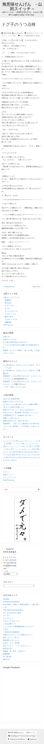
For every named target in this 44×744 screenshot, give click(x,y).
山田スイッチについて (11, 297)
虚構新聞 (6, 654)
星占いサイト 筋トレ (11, 637)
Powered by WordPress (17, 739)
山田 (15, 452)
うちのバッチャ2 (11, 319)
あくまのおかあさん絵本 (12, 613)
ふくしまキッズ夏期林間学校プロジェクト (18, 626)
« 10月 (5, 571)
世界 (25, 449)
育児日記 (8, 303)
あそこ (8, 441)
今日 (35, 449)
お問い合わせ (8, 325)
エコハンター (10, 305)
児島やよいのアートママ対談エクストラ (18, 634)
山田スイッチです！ (10, 339)
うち (15, 441)
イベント (34, 441)
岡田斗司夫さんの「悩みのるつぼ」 (16, 421)
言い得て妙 (7, 656)
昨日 (5, 455)
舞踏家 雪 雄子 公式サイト (14, 651)
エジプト (14, 443)
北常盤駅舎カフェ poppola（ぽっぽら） (18, 415)
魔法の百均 (9, 316)
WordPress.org (8, 480)
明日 (39, 452)
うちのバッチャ (10, 314)
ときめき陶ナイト (9, 624)
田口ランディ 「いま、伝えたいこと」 (18, 645)
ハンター (31, 446)
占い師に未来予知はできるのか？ (15, 342)
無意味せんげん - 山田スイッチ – (22, 6)
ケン (21, 443)
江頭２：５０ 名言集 (11, 643)
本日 (21, 455)
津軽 (26, 454)
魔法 (13, 460)
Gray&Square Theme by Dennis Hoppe (23, 736)
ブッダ (16, 449)
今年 (30, 449)
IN (4, 441)
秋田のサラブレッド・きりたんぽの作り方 (18, 410)
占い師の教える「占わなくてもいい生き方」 (19, 365)
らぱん (5, 629)
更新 (10, 455)
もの (30, 441)
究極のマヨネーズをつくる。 (13, 401)
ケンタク (6, 615)
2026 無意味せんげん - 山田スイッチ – (23, 732)
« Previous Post (9, 286)
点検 (13, 35)
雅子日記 (6, 659)
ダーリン (15, 446)
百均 (34, 455)
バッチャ (8, 449)
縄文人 (15, 457)
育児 (21, 457)
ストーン (9, 446)
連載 (31, 457)
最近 (15, 454)
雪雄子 (36, 457)
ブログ (37, 33)
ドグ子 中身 (8, 387)
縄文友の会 (7, 648)
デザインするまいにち (11, 621)
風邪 (9, 460)
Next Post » (37, 286)
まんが (7, 308)
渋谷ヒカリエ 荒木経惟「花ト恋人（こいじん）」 (22, 412)
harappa (6, 599)
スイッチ (18, 387)
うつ (5, 35)
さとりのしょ (8, 618)
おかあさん (23, 441)
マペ (21, 449)
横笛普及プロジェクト (11, 640)
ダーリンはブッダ (11, 311)
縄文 (9, 457)
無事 (30, 455)
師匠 (21, 452)
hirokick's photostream (11, 601)
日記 (33, 452)
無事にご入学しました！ (12, 418)
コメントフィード (9, 477)
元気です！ (7, 336)
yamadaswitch (18, 33)
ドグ (9, 35)
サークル (28, 444)
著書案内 (8, 300)
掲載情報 (8, 322)
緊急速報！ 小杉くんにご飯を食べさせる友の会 (21, 423)
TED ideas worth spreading (13, 610)
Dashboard (33, 739)
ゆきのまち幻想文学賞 (11, 399)
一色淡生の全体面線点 (11, 632)
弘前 (27, 452)
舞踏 (26, 457)
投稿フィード (8, 474)
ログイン (6, 472)
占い (9, 452)
